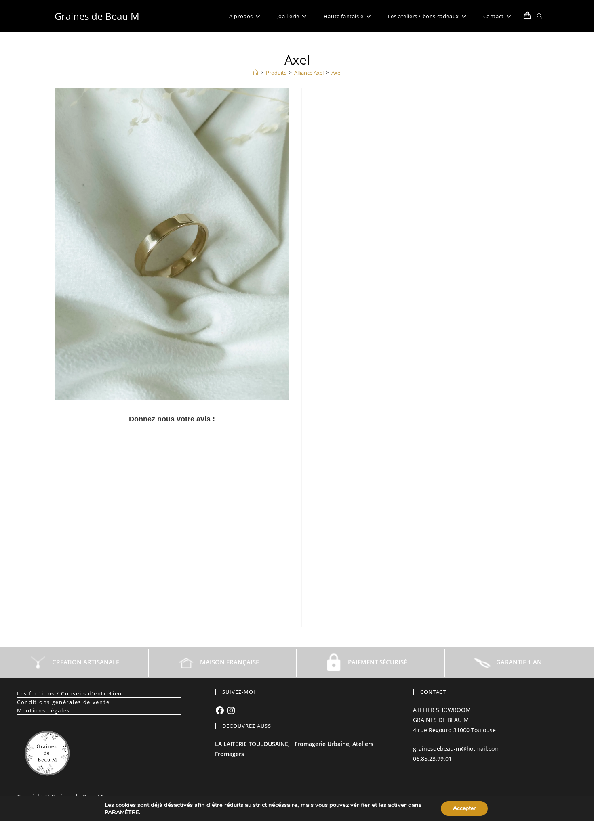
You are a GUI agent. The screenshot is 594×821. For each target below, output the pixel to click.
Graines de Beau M (97, 16)
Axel (336, 72)
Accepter (464, 808)
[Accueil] (255, 72)
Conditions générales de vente (63, 702)
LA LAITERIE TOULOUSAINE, (252, 744)
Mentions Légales (43, 710)
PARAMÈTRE (122, 812)
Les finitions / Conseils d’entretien (69, 693)
